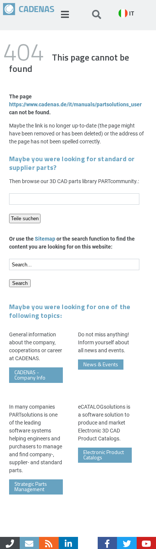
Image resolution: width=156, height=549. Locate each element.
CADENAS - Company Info (29, 375)
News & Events (100, 364)
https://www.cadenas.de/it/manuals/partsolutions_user (75, 104)
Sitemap (45, 238)
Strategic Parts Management (30, 486)
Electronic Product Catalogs (103, 454)
